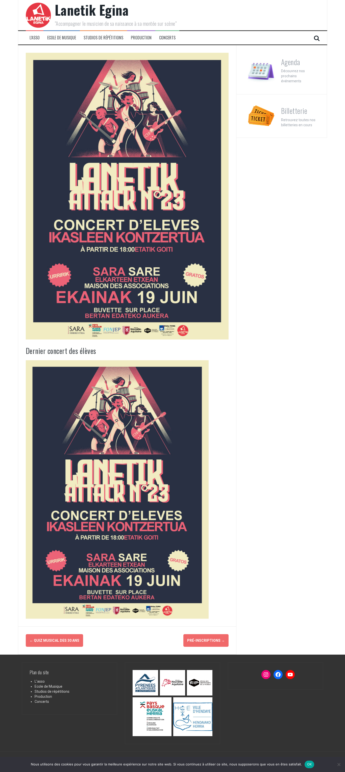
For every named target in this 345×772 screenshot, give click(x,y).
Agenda (290, 62)
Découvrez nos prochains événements (293, 76)
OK (309, 764)
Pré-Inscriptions (206, 640)
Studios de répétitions (103, 38)
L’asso (35, 38)
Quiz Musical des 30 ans (54, 640)
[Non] (338, 764)
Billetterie (294, 111)
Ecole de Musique (61, 38)
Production (141, 38)
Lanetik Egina (92, 9)
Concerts (167, 38)
